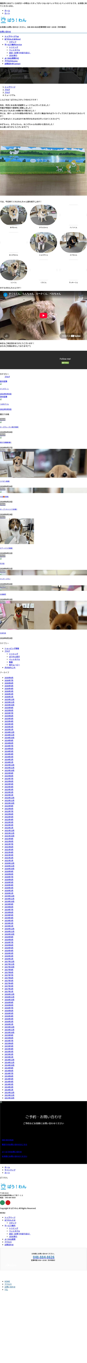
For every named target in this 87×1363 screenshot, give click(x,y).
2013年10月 (9, 1098)
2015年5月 (9, 1046)
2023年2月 (9, 792)
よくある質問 (10, 1239)
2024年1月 (9, 762)
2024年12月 (9, 732)
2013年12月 (9, 1092)
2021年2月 (9, 857)
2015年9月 (9, 1035)
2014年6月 (9, 1076)
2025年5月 (9, 718)
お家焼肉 (3, 594)
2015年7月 (9, 1040)
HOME (7, 1281)
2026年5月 (9, 685)
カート (7, 13)
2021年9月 (9, 838)
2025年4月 (9, 721)
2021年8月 (9, 841)
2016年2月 (9, 1021)
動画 (11, 662)
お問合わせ (9, 1244)
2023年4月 (9, 786)
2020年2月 (9, 890)
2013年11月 (9, 1095)
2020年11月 (9, 866)
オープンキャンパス (8, 509)
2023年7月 (9, 778)
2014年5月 (9, 1078)
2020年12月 (9, 863)
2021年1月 (9, 860)
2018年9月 (9, 937)
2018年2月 (9, 956)
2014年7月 (9, 1073)
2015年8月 (9, 1037)
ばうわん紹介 (14, 656)
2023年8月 (9, 775)
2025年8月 (9, 710)
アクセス (8, 1242)
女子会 (2, 563)
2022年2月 (9, 825)
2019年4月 (9, 917)
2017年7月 (9, 975)
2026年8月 (9, 677)
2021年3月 (9, 855)
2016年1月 (9, 1024)
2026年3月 (9, 691)
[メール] (2, 1202)
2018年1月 (9, 958)
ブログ (7, 376)
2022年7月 (9, 811)
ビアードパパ (6, 548)
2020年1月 (9, 893)
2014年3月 (9, 1084)
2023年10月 (9, 770)
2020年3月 (9, 887)
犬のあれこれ (10, 667)
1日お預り (13, 55)
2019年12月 (9, 896)
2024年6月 (9, 748)
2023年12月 (9, 765)
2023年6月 (9, 781)
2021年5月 (9, 849)
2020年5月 (9, 882)
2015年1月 (9, 1057)
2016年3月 (9, 1018)
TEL (6, 1289)
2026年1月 (9, 696)
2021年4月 (9, 852)
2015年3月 (9, 1051)
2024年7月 (9, 745)
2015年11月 (9, 1029)
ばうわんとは (10, 1220)
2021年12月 (9, 830)
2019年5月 (9, 915)
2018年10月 (9, 934)
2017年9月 (9, 969)
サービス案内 (10, 1225)
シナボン (5, 481)
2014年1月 (9, 1089)
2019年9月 (9, 904)
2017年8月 (9, 972)
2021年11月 (9, 833)
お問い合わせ (5, 31)
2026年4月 (9, 688)
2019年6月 (9, 912)
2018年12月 (9, 928)
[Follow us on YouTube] (8, 1202)
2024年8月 (9, 743)
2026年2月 (9, 694)
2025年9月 (9, 707)
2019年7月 (9, 909)
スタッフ (12, 41)
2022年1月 (9, 827)
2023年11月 (9, 767)
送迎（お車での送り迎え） (20, 52)
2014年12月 (9, 1059)
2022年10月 (9, 803)
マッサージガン (5, 579)
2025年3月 (9, 724)
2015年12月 (9, 1027)
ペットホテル (14, 50)
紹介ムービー (14, 664)
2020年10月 (9, 868)
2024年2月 (9, 759)
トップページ (10, 1217)
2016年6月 (9, 1010)
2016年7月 (9, 1007)
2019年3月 (9, 920)
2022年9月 (9, 805)
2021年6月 (9, 846)
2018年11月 (9, 931)
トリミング (13, 47)
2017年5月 (9, 980)
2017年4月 (9, 983)
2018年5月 (9, 947)
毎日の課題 (5, 442)
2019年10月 (9, 901)
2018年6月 (9, 945)
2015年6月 (9, 1043)
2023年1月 (9, 795)
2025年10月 (9, 705)
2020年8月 (9, 874)
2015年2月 (9, 1054)
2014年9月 (9, 1068)
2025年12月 (9, 699)
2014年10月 (9, 1065)
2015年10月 (9, 1032)
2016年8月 (9, 1005)
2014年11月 (9, 1062)
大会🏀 (4, 497)
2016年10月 (9, 999)
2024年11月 (9, 735)
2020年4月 (9, 885)
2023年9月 (9, 773)
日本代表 (3, 633)
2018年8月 (9, 939)
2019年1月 (9, 926)
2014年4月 (9, 1081)
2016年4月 (9, 1016)
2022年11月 (9, 800)
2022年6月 (9, 814)
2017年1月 (9, 991)
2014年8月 (9, 1070)
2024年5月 (9, 751)
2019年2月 (9, 923)
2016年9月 (9, 1002)
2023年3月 (9, 789)
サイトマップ (10, 1170)
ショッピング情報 (12, 648)
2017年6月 (9, 977)
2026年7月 (9, 680)
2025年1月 (9, 729)
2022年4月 (9, 819)
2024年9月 (9, 740)
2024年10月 (9, 737)
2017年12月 (9, 961)
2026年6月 (9, 683)
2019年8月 (9, 906)
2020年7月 (9, 876)
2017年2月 (9, 988)
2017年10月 (9, 967)
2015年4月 (9, 1048)
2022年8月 (9, 808)
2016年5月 (9, 1013)
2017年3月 (9, 986)
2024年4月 (9, 754)
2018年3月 (9, 953)
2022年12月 (9, 797)
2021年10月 (9, 836)
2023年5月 (9, 784)
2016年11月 (9, 997)
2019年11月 (9, 898)
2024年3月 (9, 756)
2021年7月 (9, 844)
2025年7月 (9, 713)
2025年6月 (9, 715)
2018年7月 (9, 942)
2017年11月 (9, 964)
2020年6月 (9, 879)
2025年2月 (9, 726)
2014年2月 (9, 1087)
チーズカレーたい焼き (9, 427)
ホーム (7, 10)
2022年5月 (9, 816)
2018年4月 (9, 950)
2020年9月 (9, 871)
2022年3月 (9, 822)
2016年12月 (9, 994)
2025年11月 (9, 702)
